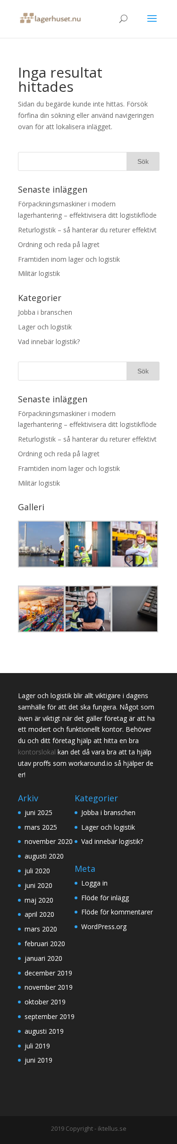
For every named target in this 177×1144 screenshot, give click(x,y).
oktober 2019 (45, 1001)
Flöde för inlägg (105, 897)
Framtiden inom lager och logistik (69, 259)
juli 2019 (37, 1045)
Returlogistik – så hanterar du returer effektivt (87, 229)
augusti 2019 (44, 1031)
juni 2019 (38, 1059)
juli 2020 (37, 870)
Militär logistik (39, 273)
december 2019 (48, 972)
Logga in (94, 882)
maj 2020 (39, 900)
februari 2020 (45, 943)
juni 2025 (38, 812)
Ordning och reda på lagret (59, 244)
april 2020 (39, 914)
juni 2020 (38, 885)
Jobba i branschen (45, 312)
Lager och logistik (45, 326)
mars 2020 (41, 928)
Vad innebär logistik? (49, 341)
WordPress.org (103, 926)
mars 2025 (41, 827)
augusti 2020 (44, 855)
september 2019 (50, 1016)
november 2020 (49, 841)
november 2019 (49, 987)
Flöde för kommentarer (117, 911)
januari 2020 (43, 958)
